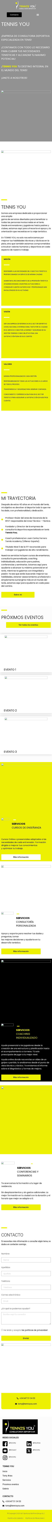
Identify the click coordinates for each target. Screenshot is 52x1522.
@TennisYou (12, 1443)
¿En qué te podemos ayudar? (15, 1309)
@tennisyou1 (12, 1450)
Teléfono (5, 1281)
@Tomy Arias (37, 1443)
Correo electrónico (10, 1295)
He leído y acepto (25, 1330)
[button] (38, 15)
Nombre (5, 1254)
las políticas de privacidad (34, 1330)
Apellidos (5, 1267)
